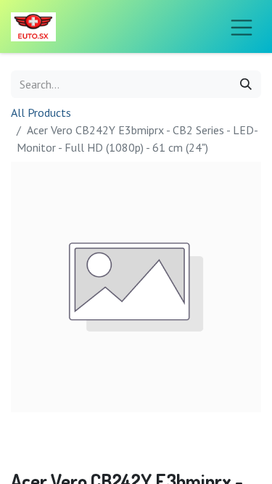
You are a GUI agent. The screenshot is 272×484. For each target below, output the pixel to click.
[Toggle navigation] (241, 26)
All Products (41, 112)
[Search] (246, 84)
